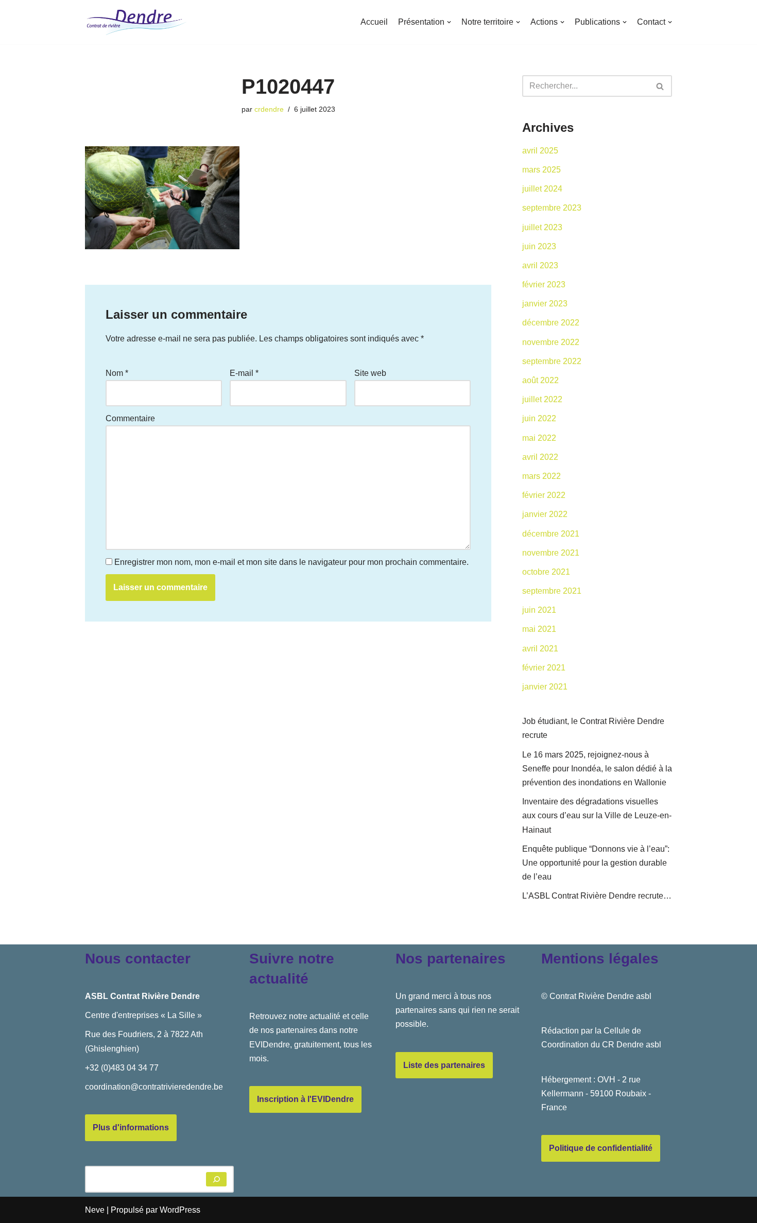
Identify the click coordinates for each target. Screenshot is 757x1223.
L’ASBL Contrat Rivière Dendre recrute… (597, 895)
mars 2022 (541, 476)
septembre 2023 (551, 207)
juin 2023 (539, 246)
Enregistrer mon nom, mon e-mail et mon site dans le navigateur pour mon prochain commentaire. (291, 562)
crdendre (269, 109)
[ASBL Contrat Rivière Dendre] (136, 22)
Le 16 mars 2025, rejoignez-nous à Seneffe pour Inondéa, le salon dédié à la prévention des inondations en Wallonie (597, 768)
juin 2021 (539, 610)
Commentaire (130, 418)
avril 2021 (540, 648)
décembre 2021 (550, 533)
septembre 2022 (551, 361)
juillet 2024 (542, 188)
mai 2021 (539, 629)
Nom (117, 373)
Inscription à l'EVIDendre (305, 1099)
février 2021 (543, 667)
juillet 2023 (542, 227)
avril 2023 (540, 265)
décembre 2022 (550, 322)
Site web (370, 373)
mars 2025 (541, 169)
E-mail (244, 373)
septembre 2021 (551, 591)
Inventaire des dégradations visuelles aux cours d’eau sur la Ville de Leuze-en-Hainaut (597, 815)
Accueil (374, 22)
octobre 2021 (546, 571)
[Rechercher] (660, 86)
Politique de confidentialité (600, 1148)
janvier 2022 (544, 514)
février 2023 (543, 284)
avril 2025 (540, 150)
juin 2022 (539, 418)
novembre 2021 (550, 552)
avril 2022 (540, 457)
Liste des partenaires (444, 1065)
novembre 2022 (550, 342)
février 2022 (543, 495)
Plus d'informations (131, 1127)
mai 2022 (539, 438)
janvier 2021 (544, 686)
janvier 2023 (544, 303)
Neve (95, 1209)
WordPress (180, 1209)
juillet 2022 (542, 399)
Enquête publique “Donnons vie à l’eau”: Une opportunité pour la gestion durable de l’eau (595, 863)
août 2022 (540, 380)
